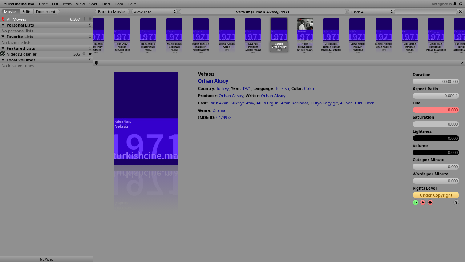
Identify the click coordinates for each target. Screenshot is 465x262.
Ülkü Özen (365, 103)
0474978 (223, 117)
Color (309, 88)
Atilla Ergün (267, 103)
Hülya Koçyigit (324, 103)
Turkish (282, 88)
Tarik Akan (219, 103)
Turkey (222, 88)
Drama (219, 110)
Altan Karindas (294, 103)
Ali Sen (346, 103)
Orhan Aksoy (213, 81)
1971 (246, 88)
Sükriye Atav (242, 103)
